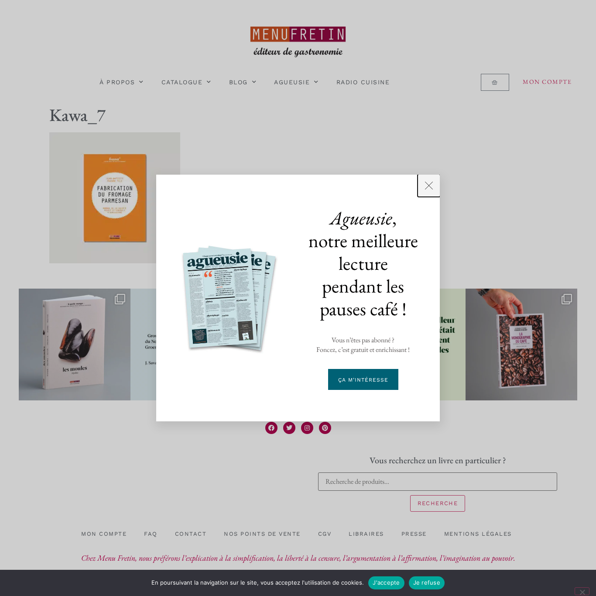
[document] (298, 298)
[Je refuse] (582, 591)
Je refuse (426, 582)
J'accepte (386, 582)
